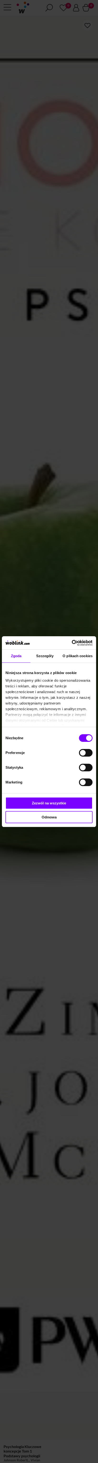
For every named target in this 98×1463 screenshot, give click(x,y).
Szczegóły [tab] (45, 656)
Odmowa (49, 817)
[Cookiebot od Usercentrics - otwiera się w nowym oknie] (72, 643)
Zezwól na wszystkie (49, 803)
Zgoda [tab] (16, 656)
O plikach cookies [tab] (78, 656)
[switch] (86, 753)
